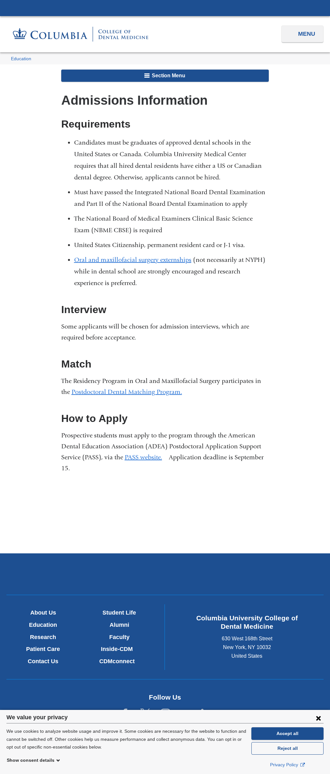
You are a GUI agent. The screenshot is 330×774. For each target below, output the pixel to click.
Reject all (287, 748)
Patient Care (43, 649)
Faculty (119, 637)
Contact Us (43, 661)
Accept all (287, 733)
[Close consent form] (318, 718)
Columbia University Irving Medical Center (165, 8)
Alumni (119, 625)
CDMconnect (119, 661)
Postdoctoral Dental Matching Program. (129, 392)
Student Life (119, 612)
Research (43, 637)
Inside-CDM (119, 649)
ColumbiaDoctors (269, 574)
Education (21, 58)
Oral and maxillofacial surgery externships (132, 259)
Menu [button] (306, 34)
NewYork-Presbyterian (165, 575)
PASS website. (146, 457)
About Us (43, 612)
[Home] (80, 34)
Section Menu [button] (167, 75)
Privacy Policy (284, 764)
